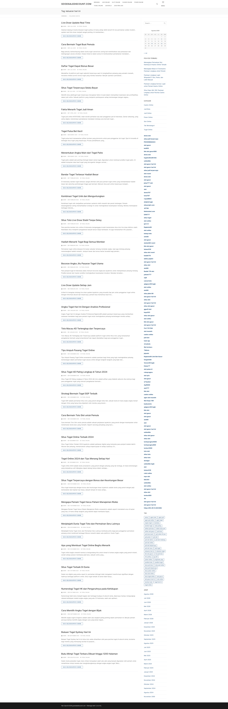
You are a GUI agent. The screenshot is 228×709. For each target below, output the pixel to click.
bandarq (156, 523)
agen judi (161, 517)
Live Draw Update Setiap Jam (76, 285)
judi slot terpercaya (150, 545)
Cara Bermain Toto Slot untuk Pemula (80, 415)
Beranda (64, 16)
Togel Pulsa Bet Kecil (71, 131)
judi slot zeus (148, 548)
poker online (148, 559)
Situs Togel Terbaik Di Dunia (75, 567)
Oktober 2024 (148, 684)
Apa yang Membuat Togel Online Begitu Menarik (85, 545)
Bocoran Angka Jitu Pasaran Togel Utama (82, 263)
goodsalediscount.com (76, 4)
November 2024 (149, 680)
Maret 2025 (148, 664)
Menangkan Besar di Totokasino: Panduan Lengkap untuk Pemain (155, 70)
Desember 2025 (149, 627)
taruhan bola (148, 582)
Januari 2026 (148, 623)
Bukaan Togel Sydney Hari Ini (76, 632)
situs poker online (150, 570)
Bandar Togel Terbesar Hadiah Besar (80, 174)
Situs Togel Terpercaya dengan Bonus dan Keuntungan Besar (92, 480)
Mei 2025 (147, 655)
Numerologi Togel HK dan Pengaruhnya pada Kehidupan (89, 588)
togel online (148, 585)
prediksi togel (159, 562)
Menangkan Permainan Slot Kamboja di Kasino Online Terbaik (155, 63)
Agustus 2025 (148, 643)
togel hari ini (158, 582)
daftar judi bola (149, 528)
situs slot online (149, 573)
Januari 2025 (148, 672)
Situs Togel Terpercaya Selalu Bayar (79, 87)
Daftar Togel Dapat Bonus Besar (77, 66)
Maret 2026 (148, 614)
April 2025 (147, 660)
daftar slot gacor (150, 531)
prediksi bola (148, 562)
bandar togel (148, 525)
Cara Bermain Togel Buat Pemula (77, 44)
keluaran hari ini (149, 551)
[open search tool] (157, 4)
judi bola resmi (149, 534)
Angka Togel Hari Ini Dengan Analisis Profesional (85, 307)
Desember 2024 (149, 676)
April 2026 (147, 610)
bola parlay (158, 525)
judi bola (159, 531)
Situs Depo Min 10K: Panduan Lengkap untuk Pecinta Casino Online (154, 92)
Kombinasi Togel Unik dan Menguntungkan (82, 196)
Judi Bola (147, 109)
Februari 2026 (148, 619)
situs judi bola (149, 565)
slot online (160, 579)
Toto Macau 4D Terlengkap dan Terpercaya (83, 328)
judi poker (148, 537)
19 (152, 43)
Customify (98, 705)
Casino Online (148, 105)
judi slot (155, 537)
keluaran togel (160, 551)
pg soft (155, 556)
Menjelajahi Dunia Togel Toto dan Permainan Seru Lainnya (90, 523)
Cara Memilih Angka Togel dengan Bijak (81, 610)
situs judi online (159, 565)
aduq (146, 517)
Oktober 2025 (148, 635)
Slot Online (147, 121)
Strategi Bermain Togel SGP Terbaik (79, 393)
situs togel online (150, 576)
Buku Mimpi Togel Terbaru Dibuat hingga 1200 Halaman (89, 654)
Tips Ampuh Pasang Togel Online (78, 350)
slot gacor (160, 576)
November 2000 (149, 696)
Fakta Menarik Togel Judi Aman (77, 109)
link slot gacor (149, 554)
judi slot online (149, 542)
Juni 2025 (147, 651)
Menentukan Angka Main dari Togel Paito (82, 152)
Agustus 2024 (148, 692)
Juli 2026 (147, 598)
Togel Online (82, 26)
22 (161, 43)
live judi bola (159, 554)
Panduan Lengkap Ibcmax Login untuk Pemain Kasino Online (154, 85)
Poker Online (148, 117)
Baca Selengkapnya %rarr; (72, 36)
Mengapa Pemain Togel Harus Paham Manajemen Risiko (89, 502)
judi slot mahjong (160, 540)
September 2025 (149, 639)
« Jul (145, 53)
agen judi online (149, 520)
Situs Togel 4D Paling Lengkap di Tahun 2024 (84, 372)
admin (64, 26)
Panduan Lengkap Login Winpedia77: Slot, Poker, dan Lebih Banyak (153, 77)
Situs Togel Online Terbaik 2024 (77, 437)
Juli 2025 (147, 647)
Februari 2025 (148, 668)
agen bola (153, 517)
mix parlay (148, 556)
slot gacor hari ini (150, 579)
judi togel (157, 548)
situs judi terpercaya (151, 568)
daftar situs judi (160, 528)
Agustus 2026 (148, 594)
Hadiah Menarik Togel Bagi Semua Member (83, 242)
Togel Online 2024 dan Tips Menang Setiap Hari (85, 458)
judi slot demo (149, 540)
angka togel (148, 523)
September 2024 (149, 688)
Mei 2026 (147, 606)
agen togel (159, 520)
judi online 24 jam (161, 534)
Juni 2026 (147, 602)
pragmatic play (158, 559)
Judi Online (147, 113)
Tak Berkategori (149, 125)
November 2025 (149, 631)
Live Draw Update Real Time (75, 22)
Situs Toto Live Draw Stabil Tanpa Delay (81, 220)
